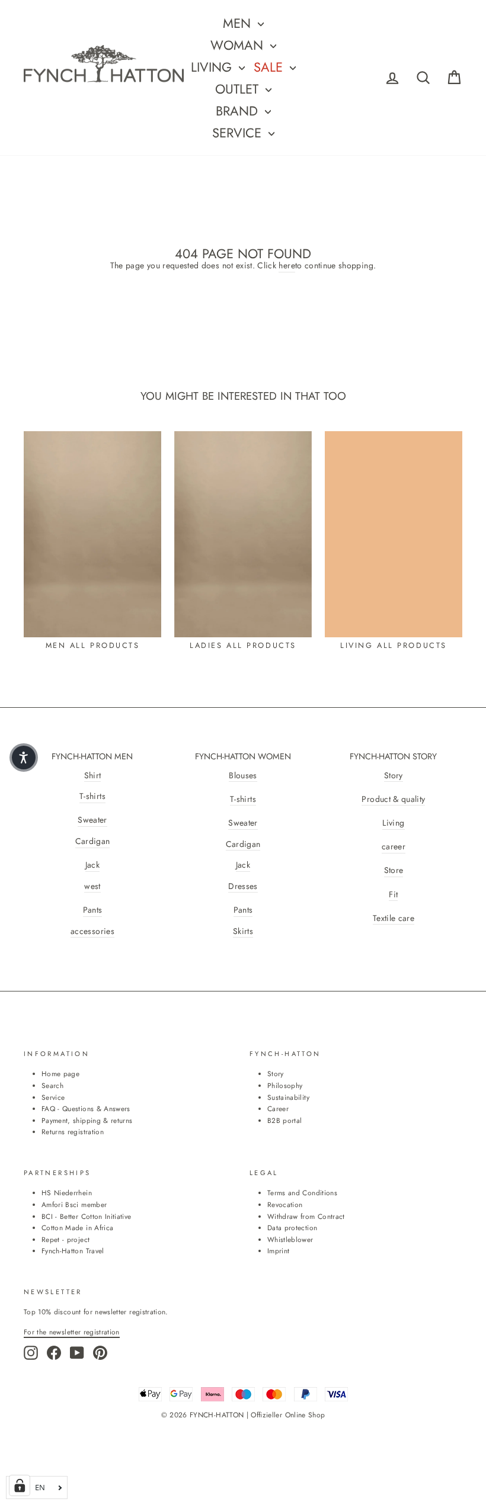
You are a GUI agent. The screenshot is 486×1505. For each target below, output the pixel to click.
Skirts (243, 931)
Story (393, 775)
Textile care (393, 918)
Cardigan (92, 841)
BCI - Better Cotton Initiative (86, 1216)
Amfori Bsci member (74, 1204)
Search (52, 1085)
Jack (92, 865)
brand (239, 110)
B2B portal (284, 1120)
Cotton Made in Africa (77, 1227)
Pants (93, 910)
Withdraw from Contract (306, 1216)
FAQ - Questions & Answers (85, 1108)
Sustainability (288, 1097)
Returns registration (72, 1132)
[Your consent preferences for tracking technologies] (19, 1485)
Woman (238, 45)
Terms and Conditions (302, 1193)
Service (239, 132)
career (393, 846)
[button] (23, 757)
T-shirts (92, 796)
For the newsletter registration (72, 1332)
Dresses (242, 886)
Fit (393, 894)
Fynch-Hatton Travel (72, 1251)
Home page (60, 1073)
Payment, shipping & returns (86, 1120)
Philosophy (285, 1085)
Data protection (292, 1227)
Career (278, 1108)
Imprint (278, 1251)
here (287, 265)
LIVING (213, 66)
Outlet (239, 88)
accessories (92, 931)
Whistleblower (290, 1239)
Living (393, 823)
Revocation (285, 1204)
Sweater (92, 820)
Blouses (243, 775)
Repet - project (65, 1239)
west (92, 886)
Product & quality (393, 799)
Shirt (92, 775)
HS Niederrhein (66, 1193)
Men (239, 23)
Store (394, 870)
